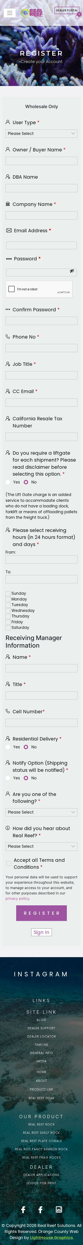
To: (8, 572)
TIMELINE (41, 1044)
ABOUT (41, 1080)
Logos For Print (41, 1183)
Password (27, 258)
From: (11, 552)
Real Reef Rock (41, 1124)
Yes (16, 482)
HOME (41, 1072)
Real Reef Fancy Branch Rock (41, 1149)
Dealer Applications (41, 1175)
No (34, 482)
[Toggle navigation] (10, 12)
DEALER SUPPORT (41, 1028)
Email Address (32, 230)
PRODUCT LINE (41, 1089)
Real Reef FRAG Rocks (41, 1157)
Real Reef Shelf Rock (41, 1132)
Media (42, 1061)
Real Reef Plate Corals (41, 1141)
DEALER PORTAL (67, 10)
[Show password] (71, 270)
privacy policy (17, 898)
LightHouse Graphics (51, 1237)
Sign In (41, 932)
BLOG (41, 1020)
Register (42, 913)
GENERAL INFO (41, 1053)
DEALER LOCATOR (41, 1036)
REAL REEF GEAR (41, 1098)
